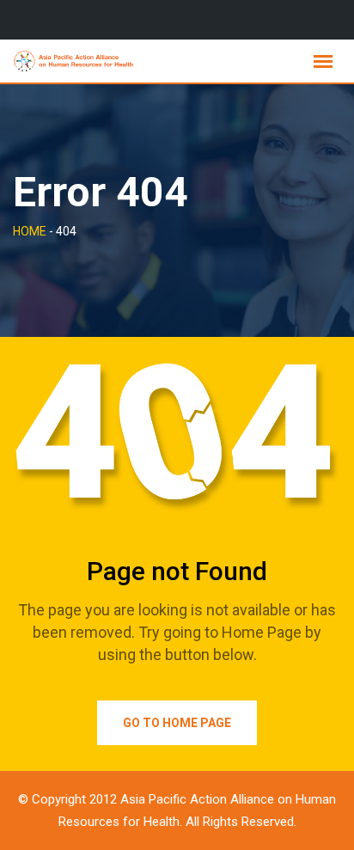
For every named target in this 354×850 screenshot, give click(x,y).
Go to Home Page (177, 723)
